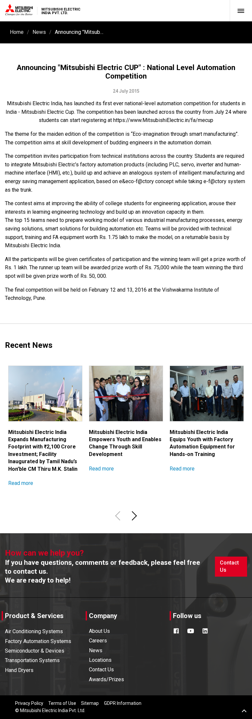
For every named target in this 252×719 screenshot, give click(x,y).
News (39, 32)
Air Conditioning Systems (34, 631)
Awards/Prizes (106, 679)
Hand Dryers (19, 670)
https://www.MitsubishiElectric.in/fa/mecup (163, 120)
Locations (100, 660)
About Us (99, 631)
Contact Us (229, 566)
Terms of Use (62, 703)
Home (17, 32)
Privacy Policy (29, 703)
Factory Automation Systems (38, 641)
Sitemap (90, 703)
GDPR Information (122, 703)
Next (133, 515)
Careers (98, 640)
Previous (119, 515)
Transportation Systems (32, 660)
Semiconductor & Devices (34, 651)
